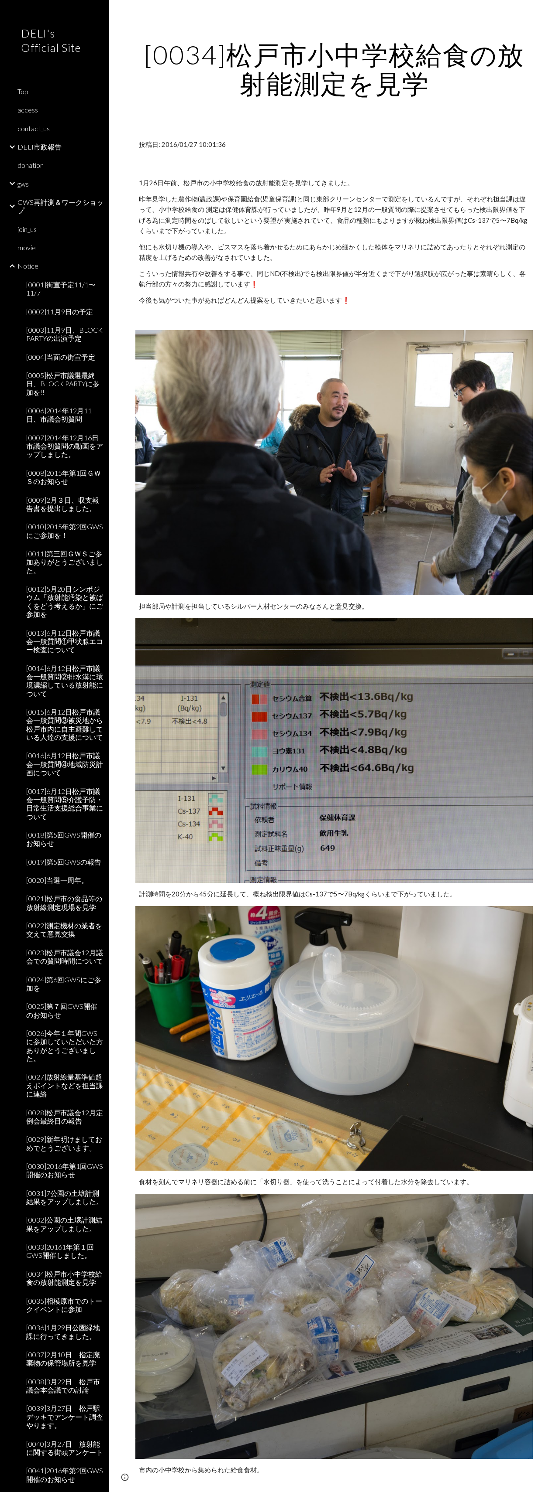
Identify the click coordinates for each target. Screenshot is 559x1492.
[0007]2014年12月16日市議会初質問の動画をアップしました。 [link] (64, 446)
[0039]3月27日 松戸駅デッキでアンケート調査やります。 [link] (64, 1416)
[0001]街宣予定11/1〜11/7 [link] (61, 288)
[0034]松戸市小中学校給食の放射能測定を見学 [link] (64, 1278)
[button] (548, 12)
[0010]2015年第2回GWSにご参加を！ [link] (64, 530)
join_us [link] (27, 229)
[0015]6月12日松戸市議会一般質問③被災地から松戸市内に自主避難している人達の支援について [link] (64, 724)
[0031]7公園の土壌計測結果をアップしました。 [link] (64, 1197)
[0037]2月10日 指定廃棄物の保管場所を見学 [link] (63, 1358)
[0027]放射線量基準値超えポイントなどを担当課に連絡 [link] (64, 1085)
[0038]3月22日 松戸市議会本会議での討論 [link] (63, 1385)
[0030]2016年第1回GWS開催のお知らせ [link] (64, 1170)
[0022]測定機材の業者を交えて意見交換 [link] (64, 929)
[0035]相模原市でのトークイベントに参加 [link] (64, 1305)
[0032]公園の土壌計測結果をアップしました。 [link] (64, 1224)
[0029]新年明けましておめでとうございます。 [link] (64, 1143)
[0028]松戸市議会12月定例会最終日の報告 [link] (64, 1116)
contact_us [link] (33, 128)
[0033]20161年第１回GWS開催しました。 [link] (60, 1251)
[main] (334, 69)
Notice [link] (27, 266)
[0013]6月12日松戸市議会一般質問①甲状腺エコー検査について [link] (64, 641)
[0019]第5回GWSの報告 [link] (63, 862)
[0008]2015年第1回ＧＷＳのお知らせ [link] (63, 477)
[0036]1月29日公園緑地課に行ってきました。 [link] (63, 1331)
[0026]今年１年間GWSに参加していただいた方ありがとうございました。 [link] (64, 1046)
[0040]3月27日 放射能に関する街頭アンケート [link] (64, 1448)
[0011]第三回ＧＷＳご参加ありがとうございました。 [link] (64, 562)
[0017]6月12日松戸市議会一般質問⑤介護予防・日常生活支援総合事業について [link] (64, 804)
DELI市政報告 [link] (39, 147)
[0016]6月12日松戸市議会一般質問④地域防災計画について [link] (64, 764)
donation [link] (30, 165)
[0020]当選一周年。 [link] (57, 880)
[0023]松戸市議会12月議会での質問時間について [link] (64, 956)
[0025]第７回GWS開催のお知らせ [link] (61, 1010)
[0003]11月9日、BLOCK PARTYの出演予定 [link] (64, 334)
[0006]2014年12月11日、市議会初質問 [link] (59, 414)
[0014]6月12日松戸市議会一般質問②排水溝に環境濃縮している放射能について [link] (64, 681)
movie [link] (26, 247)
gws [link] (23, 184)
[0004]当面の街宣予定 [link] (60, 357)
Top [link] (22, 91)
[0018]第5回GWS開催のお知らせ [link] (63, 839)
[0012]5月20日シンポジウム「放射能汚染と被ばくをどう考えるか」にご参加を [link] (64, 601)
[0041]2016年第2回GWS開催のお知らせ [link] (64, 1474)
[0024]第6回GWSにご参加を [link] (63, 983)
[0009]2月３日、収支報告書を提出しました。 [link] (62, 504)
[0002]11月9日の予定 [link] (59, 311)
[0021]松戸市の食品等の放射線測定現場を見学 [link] (64, 902)
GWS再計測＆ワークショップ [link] (60, 206)
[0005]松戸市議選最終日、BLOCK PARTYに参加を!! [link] (63, 383)
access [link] (27, 110)
